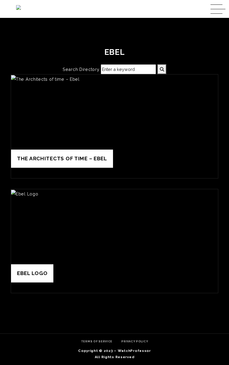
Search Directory (81, 69)
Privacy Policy (134, 341)
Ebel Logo (32, 273)
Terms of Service (97, 341)
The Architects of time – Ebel (62, 158)
